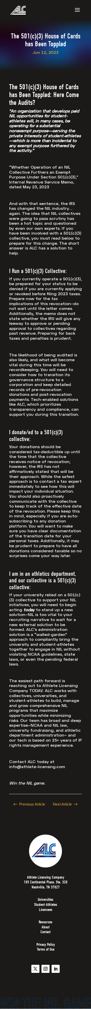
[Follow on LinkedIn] (56, 969)
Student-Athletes (45, 904)
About (46, 927)
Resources (45, 922)
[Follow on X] (35, 969)
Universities (45, 899)
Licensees (45, 909)
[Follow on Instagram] (45, 969)
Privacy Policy (45, 944)
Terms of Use (45, 949)
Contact (45, 932)
